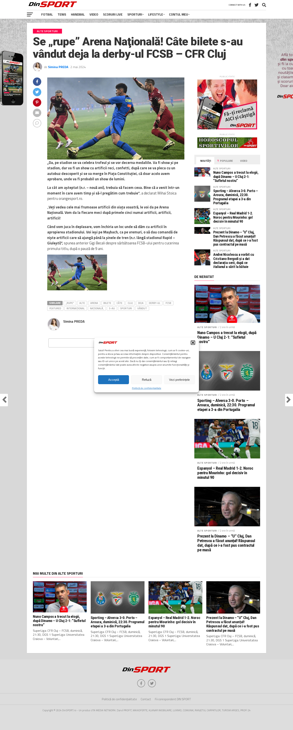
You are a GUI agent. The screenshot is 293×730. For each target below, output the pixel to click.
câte (119, 303)
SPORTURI (134, 14)
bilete (107, 303)
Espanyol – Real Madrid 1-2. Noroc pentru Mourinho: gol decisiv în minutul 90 (233, 217)
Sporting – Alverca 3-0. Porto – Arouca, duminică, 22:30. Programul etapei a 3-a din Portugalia (235, 197)
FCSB (168, 303)
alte (82, 303)
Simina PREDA (58, 66)
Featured (55, 308)
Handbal (78, 14)
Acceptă (113, 379)
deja (141, 303)
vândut (142, 308)
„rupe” (70, 303)
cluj (130, 303)
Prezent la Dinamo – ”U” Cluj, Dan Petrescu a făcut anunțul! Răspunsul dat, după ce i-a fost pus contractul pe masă (235, 238)
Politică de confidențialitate (146, 388)
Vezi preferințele (179, 379)
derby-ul (154, 303)
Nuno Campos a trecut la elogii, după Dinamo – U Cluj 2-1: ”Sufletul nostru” (236, 176)
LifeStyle (155, 14)
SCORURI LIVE (113, 14)
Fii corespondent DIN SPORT (173, 699)
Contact (146, 699)
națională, (97, 308)
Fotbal (47, 14)
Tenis (62, 14)
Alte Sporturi (207, 327)
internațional (76, 308)
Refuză (146, 379)
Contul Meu (178, 14)
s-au (112, 308)
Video (93, 14)
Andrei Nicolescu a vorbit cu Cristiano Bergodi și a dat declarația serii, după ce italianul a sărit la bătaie (233, 260)
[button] (193, 343)
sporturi (126, 308)
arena (94, 303)
